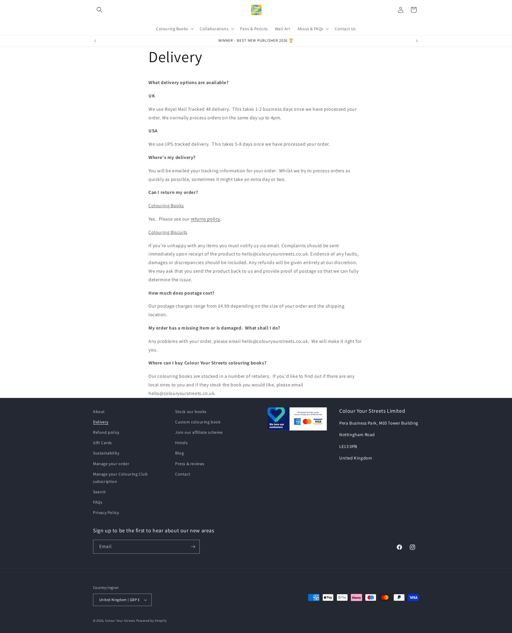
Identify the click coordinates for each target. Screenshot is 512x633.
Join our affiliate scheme (199, 432)
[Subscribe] (192, 547)
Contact (182, 474)
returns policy (205, 219)
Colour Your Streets (120, 620)
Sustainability (106, 453)
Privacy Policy (106, 512)
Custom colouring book (198, 422)
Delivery (100, 422)
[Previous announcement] (95, 40)
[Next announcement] (416, 40)
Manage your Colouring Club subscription (120, 477)
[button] (99, 9)
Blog (179, 453)
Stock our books (191, 411)
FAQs (97, 502)
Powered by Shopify (151, 620)
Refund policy (106, 432)
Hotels (181, 442)
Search (99, 491)
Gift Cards (102, 442)
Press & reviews (189, 463)
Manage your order (111, 463)
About (99, 411)
